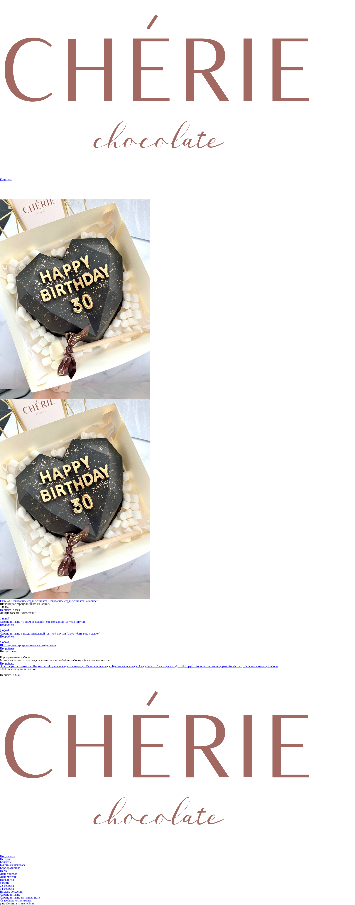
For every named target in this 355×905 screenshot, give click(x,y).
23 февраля (7, 885)
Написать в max (10, 609)
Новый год (7, 879)
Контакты (6, 179)
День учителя (8, 873)
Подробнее (7, 663)
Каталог (5, 193)
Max (17, 675)
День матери (8, 876)
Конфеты (5, 862)
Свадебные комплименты (16, 900)
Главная (5, 601)
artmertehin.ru (26, 903)
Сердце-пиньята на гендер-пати (20, 897)
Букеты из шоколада (13, 865)
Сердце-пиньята (10, 894)
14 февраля (7, 888)
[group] (177, 299)
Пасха (4, 870)
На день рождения (11, 891)
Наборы (5, 859)
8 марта (4, 882)
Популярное (7, 856)
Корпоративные (10, 196)
